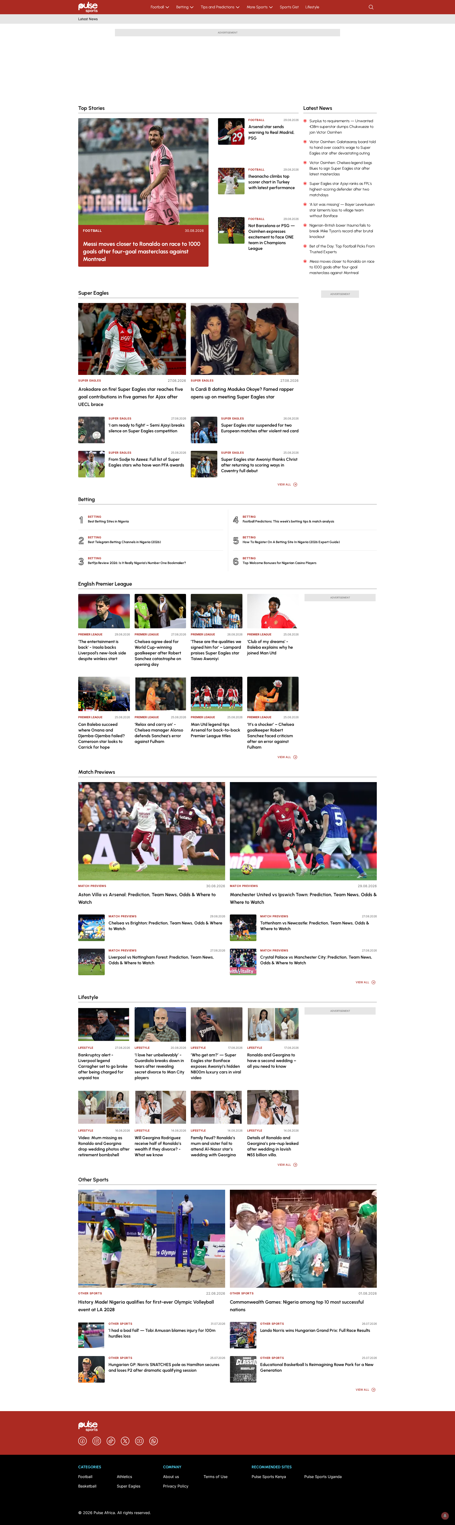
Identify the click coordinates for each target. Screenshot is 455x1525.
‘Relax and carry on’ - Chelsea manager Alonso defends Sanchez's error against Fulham (159, 733)
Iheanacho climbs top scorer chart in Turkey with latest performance (271, 182)
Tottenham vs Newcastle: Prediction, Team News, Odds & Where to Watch (314, 925)
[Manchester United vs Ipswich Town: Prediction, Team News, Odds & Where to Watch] (303, 831)
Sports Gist (289, 7)
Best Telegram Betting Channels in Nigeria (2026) (124, 542)
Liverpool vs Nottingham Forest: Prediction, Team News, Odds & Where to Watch (161, 960)
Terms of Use (216, 1476)
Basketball (87, 1486)
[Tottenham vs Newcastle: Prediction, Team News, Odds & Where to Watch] (243, 927)
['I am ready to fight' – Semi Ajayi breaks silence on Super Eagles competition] (91, 430)
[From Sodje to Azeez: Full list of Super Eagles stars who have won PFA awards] (91, 464)
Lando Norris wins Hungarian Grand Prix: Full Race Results (315, 1330)
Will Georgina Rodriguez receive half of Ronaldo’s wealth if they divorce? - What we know (158, 1146)
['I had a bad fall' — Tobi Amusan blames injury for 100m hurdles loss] (91, 1335)
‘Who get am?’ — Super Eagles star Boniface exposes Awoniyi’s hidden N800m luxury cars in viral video (216, 1066)
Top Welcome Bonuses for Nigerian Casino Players (279, 563)
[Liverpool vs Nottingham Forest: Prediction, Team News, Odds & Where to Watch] (91, 962)
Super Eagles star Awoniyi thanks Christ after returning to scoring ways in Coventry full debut (259, 465)
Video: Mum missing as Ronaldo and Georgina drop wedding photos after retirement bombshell (104, 1146)
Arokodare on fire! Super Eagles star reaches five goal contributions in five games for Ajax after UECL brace (130, 396)
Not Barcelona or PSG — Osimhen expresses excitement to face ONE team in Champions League (271, 237)
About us (171, 1476)
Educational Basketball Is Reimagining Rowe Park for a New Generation (316, 1367)
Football (157, 7)
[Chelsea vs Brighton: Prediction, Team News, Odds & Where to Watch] (91, 927)
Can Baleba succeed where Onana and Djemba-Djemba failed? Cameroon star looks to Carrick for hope (101, 736)
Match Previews (92, 886)
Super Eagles (89, 380)
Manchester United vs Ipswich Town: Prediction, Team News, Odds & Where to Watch (303, 898)
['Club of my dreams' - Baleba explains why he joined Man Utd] (273, 611)
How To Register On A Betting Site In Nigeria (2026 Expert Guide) (291, 542)
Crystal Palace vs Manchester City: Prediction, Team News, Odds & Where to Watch (316, 960)
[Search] (371, 7)
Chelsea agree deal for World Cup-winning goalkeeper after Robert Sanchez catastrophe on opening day (158, 653)
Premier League (90, 634)
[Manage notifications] (445, 1516)
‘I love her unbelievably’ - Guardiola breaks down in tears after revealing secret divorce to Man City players (159, 1066)
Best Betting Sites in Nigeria (108, 521)
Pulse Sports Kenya (269, 1476)
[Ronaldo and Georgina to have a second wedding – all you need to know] (273, 1024)
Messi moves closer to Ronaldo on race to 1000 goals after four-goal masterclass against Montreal (141, 251)
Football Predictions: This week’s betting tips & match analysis (288, 521)
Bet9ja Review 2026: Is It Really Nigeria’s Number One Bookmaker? (137, 563)
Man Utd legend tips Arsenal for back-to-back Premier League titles (215, 730)
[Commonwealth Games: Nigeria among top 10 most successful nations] (303, 1239)
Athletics (124, 1476)
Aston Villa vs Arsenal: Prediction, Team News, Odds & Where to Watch (147, 898)
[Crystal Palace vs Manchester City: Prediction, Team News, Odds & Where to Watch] (243, 962)
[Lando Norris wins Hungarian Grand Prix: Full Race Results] (243, 1335)
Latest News (88, 19)
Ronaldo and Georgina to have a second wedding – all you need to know (271, 1060)
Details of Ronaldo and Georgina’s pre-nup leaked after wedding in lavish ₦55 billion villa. (273, 1146)
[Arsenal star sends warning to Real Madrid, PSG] (231, 139)
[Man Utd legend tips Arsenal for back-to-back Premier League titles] (216, 694)
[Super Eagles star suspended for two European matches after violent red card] (204, 430)
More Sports (257, 7)
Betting (182, 7)
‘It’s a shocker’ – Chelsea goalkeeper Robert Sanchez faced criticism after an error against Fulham (270, 736)
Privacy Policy (175, 1486)
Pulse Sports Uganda (323, 1476)
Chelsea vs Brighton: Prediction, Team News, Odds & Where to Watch (165, 925)
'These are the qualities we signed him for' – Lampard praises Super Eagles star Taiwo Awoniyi (216, 650)
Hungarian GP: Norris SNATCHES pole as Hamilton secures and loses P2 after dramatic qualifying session (164, 1367)
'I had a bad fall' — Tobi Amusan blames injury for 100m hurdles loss (162, 1333)
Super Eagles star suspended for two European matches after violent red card (260, 428)
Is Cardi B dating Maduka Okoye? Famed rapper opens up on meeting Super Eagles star (242, 393)
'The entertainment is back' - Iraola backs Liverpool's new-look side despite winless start (102, 650)
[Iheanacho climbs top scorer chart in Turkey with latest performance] (231, 189)
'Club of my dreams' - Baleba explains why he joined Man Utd (270, 647)
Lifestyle (312, 7)
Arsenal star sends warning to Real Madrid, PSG (271, 132)
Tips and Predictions (217, 7)
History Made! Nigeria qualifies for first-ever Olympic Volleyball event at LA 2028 (146, 1305)
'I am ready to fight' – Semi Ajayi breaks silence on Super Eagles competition (147, 428)
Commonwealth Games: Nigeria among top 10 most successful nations (297, 1305)
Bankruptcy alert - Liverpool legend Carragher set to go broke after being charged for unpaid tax (102, 1066)
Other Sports (90, 1293)
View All (284, 484)
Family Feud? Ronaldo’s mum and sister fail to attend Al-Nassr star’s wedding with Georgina (213, 1146)
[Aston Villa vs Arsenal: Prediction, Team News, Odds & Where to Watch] (151, 831)
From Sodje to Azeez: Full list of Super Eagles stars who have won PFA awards (146, 462)
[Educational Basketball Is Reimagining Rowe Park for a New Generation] (243, 1369)
